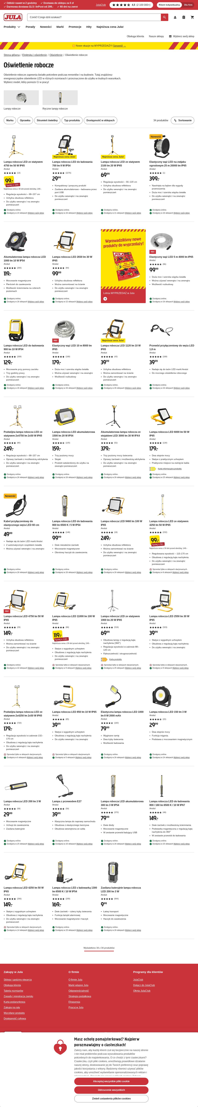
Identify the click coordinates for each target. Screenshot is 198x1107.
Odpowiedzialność (79, 990)
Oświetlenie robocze (76, 55)
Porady (30, 26)
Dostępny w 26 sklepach (74, 213)
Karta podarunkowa (14, 1002)
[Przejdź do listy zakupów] (183, 17)
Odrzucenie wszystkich (111, 1090)
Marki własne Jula (78, 985)
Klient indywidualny (169, 5)
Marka (9, 120)
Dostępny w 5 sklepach (73, 757)
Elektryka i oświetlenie (34, 55)
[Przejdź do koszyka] (192, 17)
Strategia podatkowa (80, 996)
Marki (60, 26)
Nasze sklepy (156, 36)
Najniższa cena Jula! (110, 26)
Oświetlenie (56, 55)
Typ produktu (72, 120)
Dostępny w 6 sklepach (25, 757)
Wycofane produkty (14, 1013)
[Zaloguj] (175, 17)
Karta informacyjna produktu (170, 469)
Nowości (46, 26)
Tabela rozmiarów (13, 990)
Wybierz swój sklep (183, 36)
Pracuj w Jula (76, 1007)
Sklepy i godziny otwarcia (18, 979)
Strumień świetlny (47, 120)
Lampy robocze (12, 108)
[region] (99, 1069)
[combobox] (97, 17)
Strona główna (12, 55)
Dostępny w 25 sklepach (171, 477)
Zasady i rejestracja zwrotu (18, 996)
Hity (89, 26)
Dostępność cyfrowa (15, 1018)
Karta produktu (115, 659)
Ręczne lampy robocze (55, 108)
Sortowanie (185, 120)
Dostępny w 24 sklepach (25, 213)
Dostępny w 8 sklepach (171, 572)
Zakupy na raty (12, 1007)
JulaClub (101, 5)
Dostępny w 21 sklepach (122, 213)
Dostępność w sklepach (100, 120)
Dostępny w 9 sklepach (73, 668)
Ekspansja (74, 1002)
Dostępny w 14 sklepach (25, 930)
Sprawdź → (119, 45)
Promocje (75, 26)
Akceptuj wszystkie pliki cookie (111, 1081)
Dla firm (188, 5)
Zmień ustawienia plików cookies (111, 1098)
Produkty (10, 26)
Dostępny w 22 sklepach (74, 302)
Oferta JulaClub (141, 990)
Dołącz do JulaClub (144, 985)
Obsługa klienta (135, 36)
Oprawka (25, 120)
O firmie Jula (75, 979)
